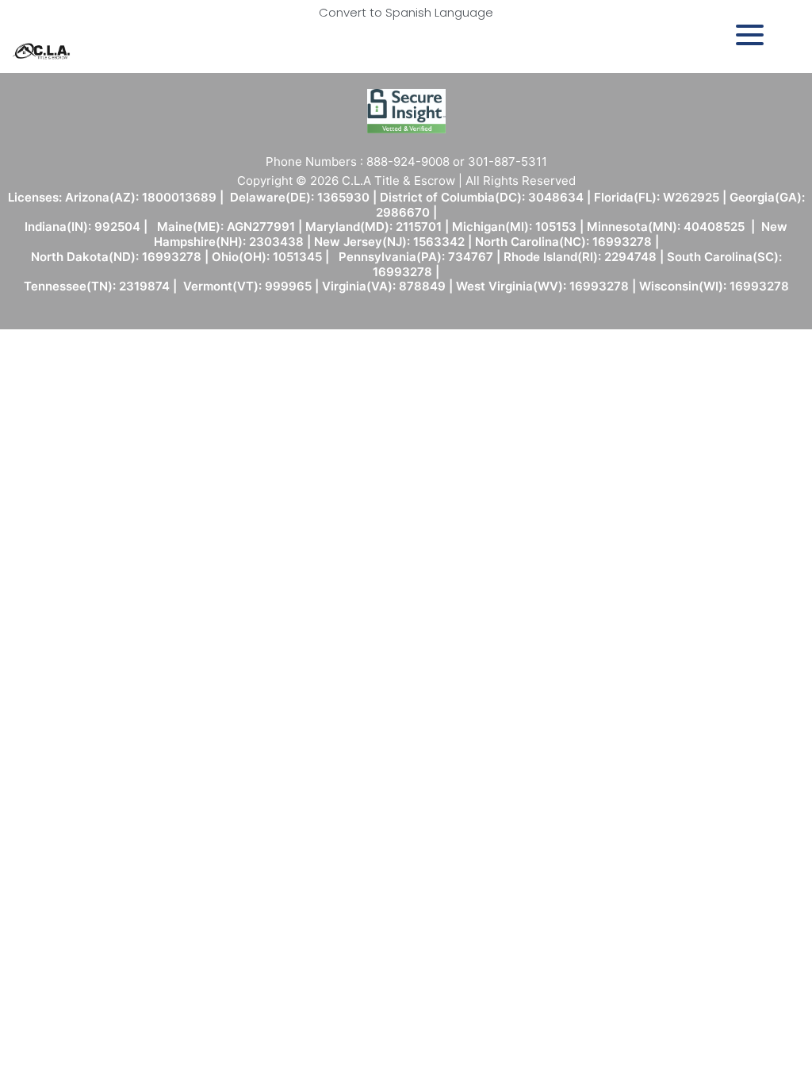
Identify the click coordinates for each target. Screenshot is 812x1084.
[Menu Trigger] (750, 34)
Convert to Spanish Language (406, 12)
